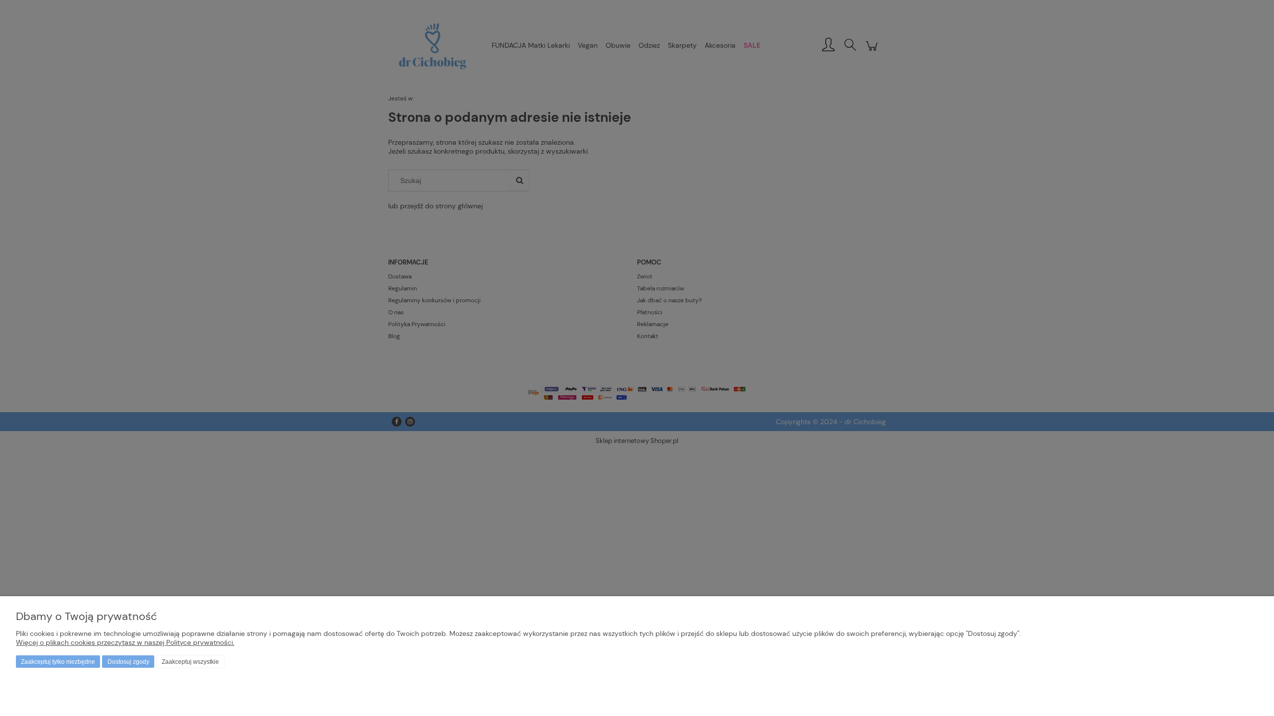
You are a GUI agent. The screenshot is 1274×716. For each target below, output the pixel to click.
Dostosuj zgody (128, 661)
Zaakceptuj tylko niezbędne (58, 661)
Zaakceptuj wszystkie (190, 661)
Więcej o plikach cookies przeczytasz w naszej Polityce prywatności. (125, 642)
